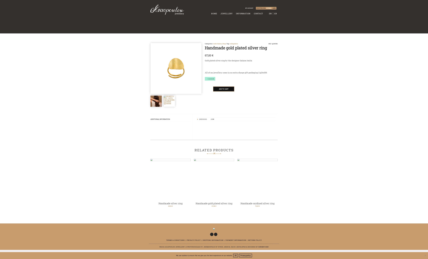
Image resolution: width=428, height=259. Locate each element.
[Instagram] (215, 234)
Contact (258, 13)
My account (249, 8)
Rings (224, 44)
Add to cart (223, 89)
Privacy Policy (194, 240)
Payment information (235, 240)
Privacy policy (245, 255)
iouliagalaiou (234, 44)
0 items (268, 8)
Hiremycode (263, 247)
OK (236, 255)
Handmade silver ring (170, 203)
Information (243, 13)
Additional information (160, 119)
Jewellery (226, 13)
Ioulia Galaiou (217, 44)
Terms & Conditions (175, 240)
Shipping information (213, 240)
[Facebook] (211, 234)
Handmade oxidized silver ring (258, 203)
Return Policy (255, 240)
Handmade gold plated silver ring (214, 203)
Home (214, 13)
